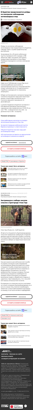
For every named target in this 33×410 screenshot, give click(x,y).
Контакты (4, 354)
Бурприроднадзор (6, 227)
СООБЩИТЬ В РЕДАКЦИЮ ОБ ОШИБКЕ (13, 358)
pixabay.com (4, 43)
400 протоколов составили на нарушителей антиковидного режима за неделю (19, 184)
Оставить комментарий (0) (16, 149)
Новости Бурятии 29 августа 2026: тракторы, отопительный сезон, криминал (19, 336)
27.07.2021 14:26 (5, 6)
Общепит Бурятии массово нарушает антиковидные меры (17, 179)
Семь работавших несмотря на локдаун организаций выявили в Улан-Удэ (18, 169)
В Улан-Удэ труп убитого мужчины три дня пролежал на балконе (18, 341)
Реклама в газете (7, 356)
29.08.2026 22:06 (5, 193)
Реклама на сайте (15, 354)
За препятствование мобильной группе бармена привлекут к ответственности (18, 174)
